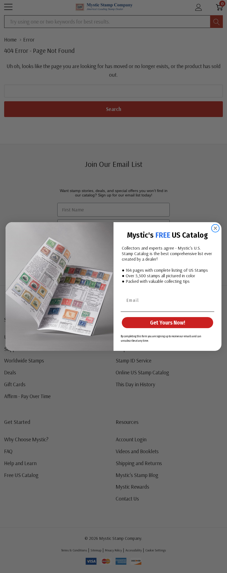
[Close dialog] (215, 228)
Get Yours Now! (167, 322)
